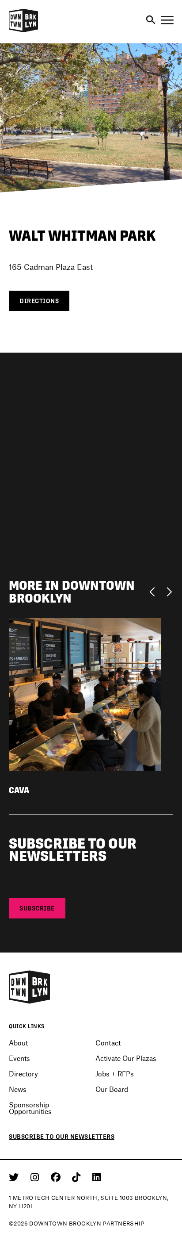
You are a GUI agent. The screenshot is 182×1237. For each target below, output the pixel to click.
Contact (108, 1042)
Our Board (111, 1089)
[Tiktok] (77, 1177)
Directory (23, 1073)
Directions (39, 300)
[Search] (150, 20)
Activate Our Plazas (125, 1058)
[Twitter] (15, 1177)
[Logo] (23, 31)
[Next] (169, 591)
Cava (19, 790)
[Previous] (154, 591)
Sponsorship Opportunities (30, 1107)
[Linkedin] (96, 1177)
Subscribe (37, 908)
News (18, 1089)
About (18, 1042)
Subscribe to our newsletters (61, 1136)
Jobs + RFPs (114, 1073)
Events (19, 1058)
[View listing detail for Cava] (85, 693)
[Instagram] (36, 1177)
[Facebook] (57, 1177)
